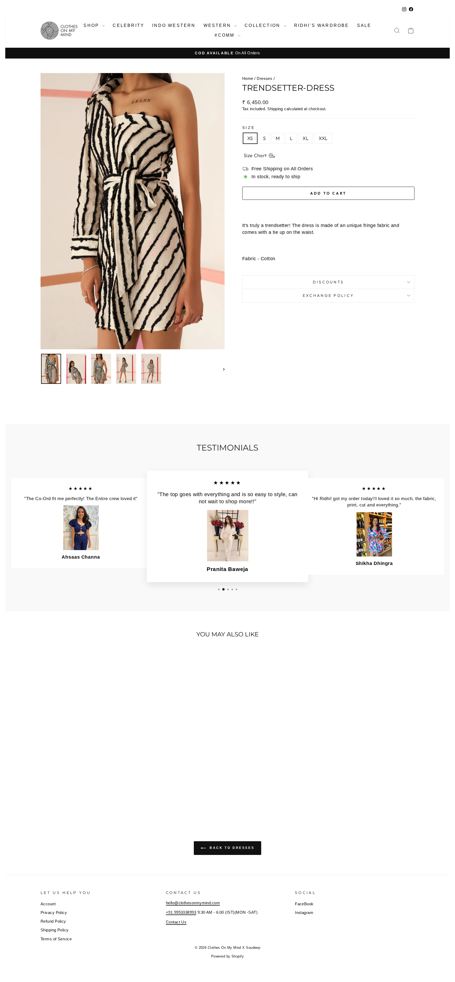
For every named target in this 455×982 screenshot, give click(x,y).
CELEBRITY (128, 25)
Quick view (85, 777)
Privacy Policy (54, 912)
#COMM (225, 35)
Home (247, 78)
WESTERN (218, 25)
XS (250, 138)
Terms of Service (56, 939)
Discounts (328, 282)
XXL (323, 138)
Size (248, 127)
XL (306, 138)
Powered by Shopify (227, 956)
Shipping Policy (55, 930)
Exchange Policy (328, 295)
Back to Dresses (231, 848)
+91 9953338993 (181, 912)
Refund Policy (53, 921)
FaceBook (304, 904)
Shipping (275, 109)
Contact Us (176, 922)
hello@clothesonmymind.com (193, 903)
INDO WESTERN (173, 25)
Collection (263, 25)
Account (48, 904)
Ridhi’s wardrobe (321, 25)
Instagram (304, 912)
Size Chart (255, 155)
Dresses (264, 78)
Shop (92, 25)
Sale (364, 25)
